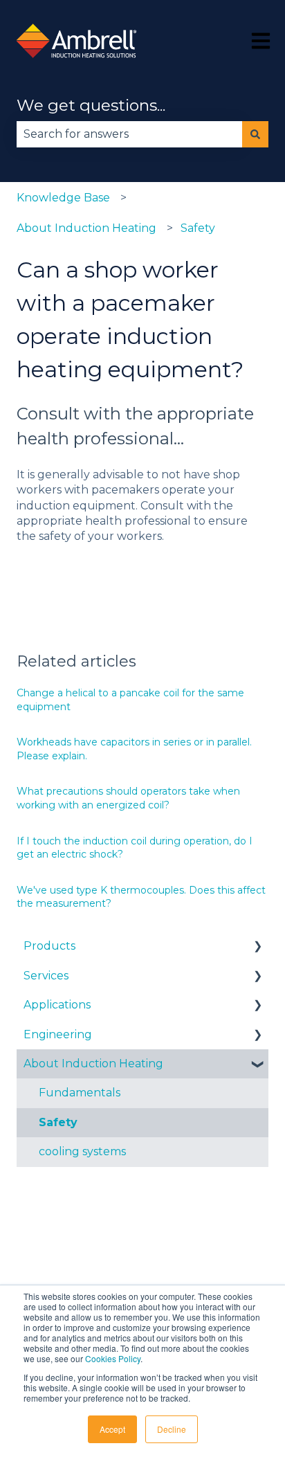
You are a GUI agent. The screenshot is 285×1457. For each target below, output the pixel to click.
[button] (257, 947)
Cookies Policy (112, 1358)
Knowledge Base (63, 197)
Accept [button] (112, 1429)
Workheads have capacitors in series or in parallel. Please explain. (134, 749)
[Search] (255, 134)
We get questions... (91, 105)
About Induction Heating (86, 228)
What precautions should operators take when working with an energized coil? (128, 798)
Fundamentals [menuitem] (79, 1092)
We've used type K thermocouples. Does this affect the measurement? (141, 897)
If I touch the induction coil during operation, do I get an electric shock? (134, 848)
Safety (198, 228)
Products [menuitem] (49, 945)
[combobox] (129, 134)
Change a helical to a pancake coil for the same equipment (130, 700)
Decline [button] (171, 1429)
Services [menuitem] (46, 975)
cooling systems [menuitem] (82, 1151)
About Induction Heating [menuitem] (93, 1063)
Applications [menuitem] (57, 1004)
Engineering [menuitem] (58, 1034)
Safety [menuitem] (58, 1122)
